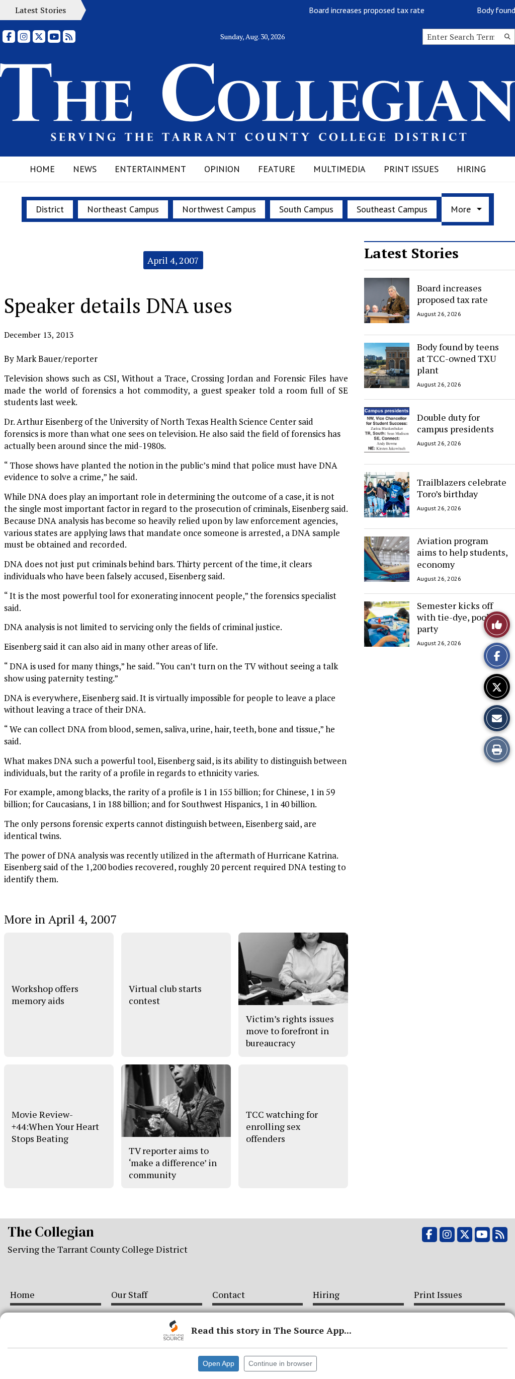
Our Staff (129, 1294)
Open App (218, 1363)
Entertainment (150, 169)
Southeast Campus (392, 209)
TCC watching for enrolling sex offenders (282, 1126)
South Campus (306, 209)
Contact (228, 1294)
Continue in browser (280, 1363)
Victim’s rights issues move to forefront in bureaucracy (290, 1031)
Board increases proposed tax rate (352, 10)
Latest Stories (411, 253)
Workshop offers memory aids (45, 994)
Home (42, 169)
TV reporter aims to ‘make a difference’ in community (173, 1162)
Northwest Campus (219, 209)
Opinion (222, 169)
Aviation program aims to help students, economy (462, 552)
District (50, 209)
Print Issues (411, 169)
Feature (276, 169)
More (461, 209)
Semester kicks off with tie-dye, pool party (455, 617)
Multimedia (339, 169)
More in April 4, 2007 (60, 919)
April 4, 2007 (173, 260)
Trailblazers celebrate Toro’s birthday (461, 487)
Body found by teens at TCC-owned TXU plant (458, 358)
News (85, 169)
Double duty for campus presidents (455, 423)
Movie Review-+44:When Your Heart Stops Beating (55, 1126)
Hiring (471, 169)
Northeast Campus (123, 209)
